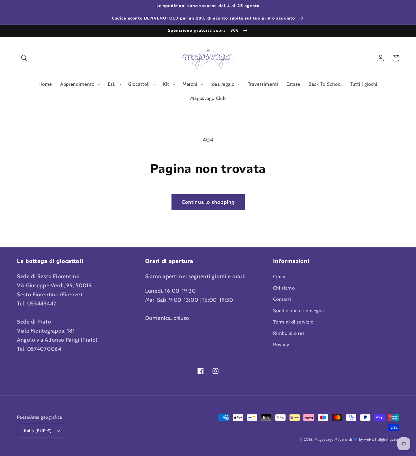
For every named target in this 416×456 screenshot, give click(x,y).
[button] (24, 58)
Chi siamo (284, 288)
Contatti (282, 299)
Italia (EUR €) (38, 430)
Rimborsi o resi (289, 333)
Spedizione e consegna (298, 310)
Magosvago (324, 439)
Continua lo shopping (208, 202)
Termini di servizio (293, 322)
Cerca (279, 276)
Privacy (281, 344)
